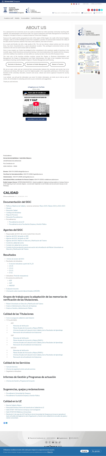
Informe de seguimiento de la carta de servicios (20, 369)
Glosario (8, 208)
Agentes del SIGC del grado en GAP (17, 238)
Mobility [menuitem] (17, 18)
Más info (50, 452)
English (76, 4)
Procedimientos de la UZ (16, 222)
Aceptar (84, 451)
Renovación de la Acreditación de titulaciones (27, 332)
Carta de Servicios (12, 367)
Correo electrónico (96, 3)
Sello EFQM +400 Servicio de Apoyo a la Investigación (23, 410)
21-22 (11, 273)
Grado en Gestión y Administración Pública (19, 308)
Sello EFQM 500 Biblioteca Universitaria (18, 412)
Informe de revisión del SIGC (15, 259)
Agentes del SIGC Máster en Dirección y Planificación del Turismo (26, 241)
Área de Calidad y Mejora (13, 405)
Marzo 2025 (43, 206)
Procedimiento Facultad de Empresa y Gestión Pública (23, 395)
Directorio (86, 3)
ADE (10, 280)
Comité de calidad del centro (15, 243)
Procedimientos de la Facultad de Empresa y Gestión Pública (27, 224)
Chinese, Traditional (74, 4)
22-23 (11, 270)
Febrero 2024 (52, 206)
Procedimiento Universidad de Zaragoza (18, 393)
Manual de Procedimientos (14, 217)
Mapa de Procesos (12, 215)
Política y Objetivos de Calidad (15, 206)
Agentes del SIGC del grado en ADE (17, 236)
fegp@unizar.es (87, 13)
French (78, 4)
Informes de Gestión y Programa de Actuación (20, 381)
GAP (10, 283)
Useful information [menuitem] (36, 18)
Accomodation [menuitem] (25, 18)
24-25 (11, 266)
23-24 (11, 268)
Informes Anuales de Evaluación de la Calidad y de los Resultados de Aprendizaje (38, 330)
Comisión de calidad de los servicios (17, 245)
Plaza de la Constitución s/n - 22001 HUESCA (67, 13)
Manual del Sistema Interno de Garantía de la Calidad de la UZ (25, 407)
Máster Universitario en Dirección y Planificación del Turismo (24, 304)
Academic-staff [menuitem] (8, 18)
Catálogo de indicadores (13, 213)
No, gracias (96, 451)
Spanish (71, 4)
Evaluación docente (12, 289)
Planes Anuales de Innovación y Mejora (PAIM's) (28, 328)
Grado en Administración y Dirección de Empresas (21, 306)
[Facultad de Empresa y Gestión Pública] (13, 10)
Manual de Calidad (11, 210)
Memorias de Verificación (21, 326)
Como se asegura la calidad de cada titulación (20, 318)
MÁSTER (11, 286)
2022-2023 (61, 206)
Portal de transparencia (21, 276)
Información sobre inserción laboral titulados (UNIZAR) (23, 291)
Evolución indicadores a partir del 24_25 (21, 264)
